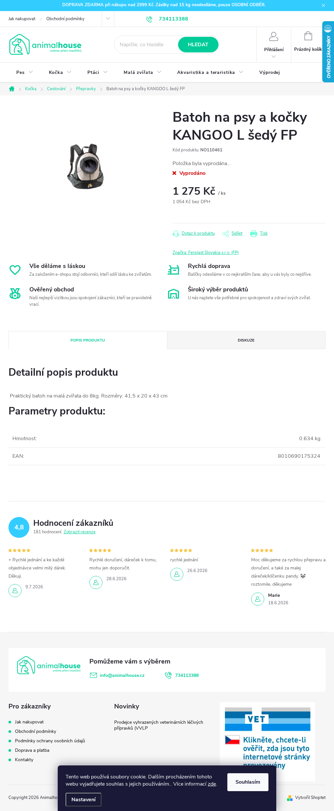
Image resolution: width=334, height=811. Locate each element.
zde (212, 784)
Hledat (198, 44)
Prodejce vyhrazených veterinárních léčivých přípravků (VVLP (158, 725)
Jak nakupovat (21, 19)
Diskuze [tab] (246, 340)
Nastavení (83, 799)
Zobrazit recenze (80, 532)
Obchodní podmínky (65, 19)
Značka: (206, 253)
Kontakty (24, 760)
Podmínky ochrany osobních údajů (50, 741)
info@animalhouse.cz (122, 675)
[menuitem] (24, 73)
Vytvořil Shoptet (310, 798)
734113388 (187, 675)
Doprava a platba (32, 750)
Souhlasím (247, 782)
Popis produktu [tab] (87, 340)
